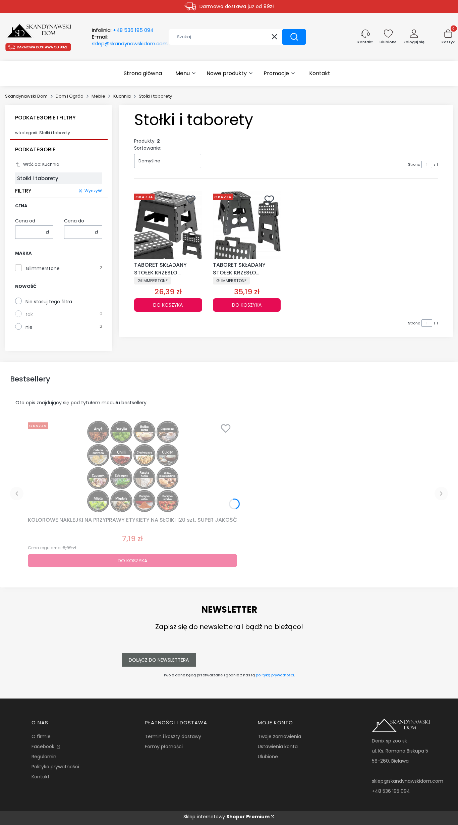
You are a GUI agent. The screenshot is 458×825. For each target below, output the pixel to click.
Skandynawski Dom (26, 96)
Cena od (25, 220)
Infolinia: (123, 30)
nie (29, 327)
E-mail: (130, 40)
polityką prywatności (275, 675)
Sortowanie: (147, 148)
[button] (294, 37)
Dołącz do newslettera (159, 660)
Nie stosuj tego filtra (48, 301)
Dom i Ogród (69, 96)
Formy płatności (164, 746)
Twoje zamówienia (279, 736)
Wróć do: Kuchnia (41, 164)
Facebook (44, 746)
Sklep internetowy (226, 816)
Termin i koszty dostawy (173, 736)
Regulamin (44, 756)
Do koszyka (168, 305)
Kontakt (41, 776)
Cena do (74, 220)
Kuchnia (122, 96)
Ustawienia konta (278, 746)
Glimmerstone (43, 268)
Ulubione (268, 756)
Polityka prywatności (55, 766)
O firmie (41, 736)
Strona (414, 164)
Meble (98, 96)
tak (29, 314)
